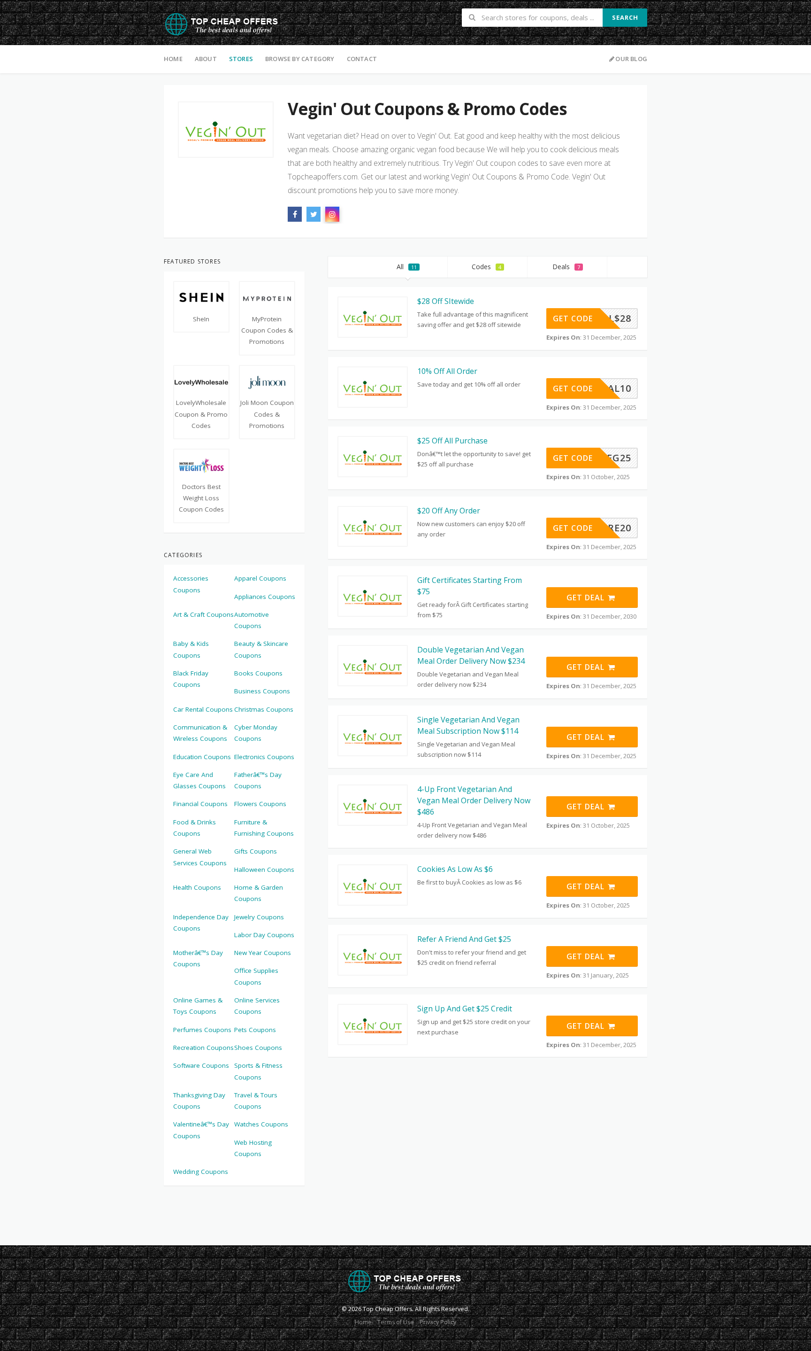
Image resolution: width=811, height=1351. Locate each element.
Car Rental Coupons (203, 709)
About (206, 58)
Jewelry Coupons (259, 917)
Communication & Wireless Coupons (200, 733)
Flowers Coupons (260, 804)
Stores (241, 58)
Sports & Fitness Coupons (258, 1071)
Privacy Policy (438, 1322)
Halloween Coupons (264, 869)
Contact (362, 58)
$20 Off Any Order (448, 510)
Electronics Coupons (264, 757)
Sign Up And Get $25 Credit (464, 1008)
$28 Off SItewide (445, 301)
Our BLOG (631, 58)
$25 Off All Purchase (452, 440)
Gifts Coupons (255, 851)
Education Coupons (202, 757)
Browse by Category (300, 58)
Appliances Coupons (264, 596)
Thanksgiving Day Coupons (199, 1100)
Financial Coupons (200, 804)
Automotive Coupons (251, 620)
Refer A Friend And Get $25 (464, 939)
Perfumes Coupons (202, 1029)
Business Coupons (262, 691)
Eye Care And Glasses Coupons (199, 780)
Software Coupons (201, 1065)
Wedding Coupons (200, 1171)
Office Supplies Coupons (256, 976)
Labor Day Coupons (264, 935)
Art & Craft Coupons (203, 614)
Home (173, 58)
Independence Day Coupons (201, 922)
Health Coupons (197, 887)
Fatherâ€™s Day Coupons (258, 780)
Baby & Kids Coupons (191, 649)
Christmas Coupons (263, 709)
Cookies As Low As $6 (455, 869)
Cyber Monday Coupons (255, 733)
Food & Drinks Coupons (194, 828)
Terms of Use (395, 1322)
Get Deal (586, 597)
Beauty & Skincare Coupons (261, 649)
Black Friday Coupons (190, 679)
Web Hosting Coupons (253, 1148)
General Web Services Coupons (200, 857)
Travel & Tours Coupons (255, 1100)
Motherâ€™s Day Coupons (198, 958)
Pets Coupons (255, 1029)
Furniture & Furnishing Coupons (264, 828)
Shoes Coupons (258, 1047)
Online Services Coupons (257, 1006)
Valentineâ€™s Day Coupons (201, 1130)
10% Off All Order (447, 371)
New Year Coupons (262, 952)
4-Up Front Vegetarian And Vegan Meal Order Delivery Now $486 (473, 800)
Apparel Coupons (260, 578)
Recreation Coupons (203, 1047)
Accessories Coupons (190, 584)
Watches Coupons (261, 1124)
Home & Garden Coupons (258, 893)
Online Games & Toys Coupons (197, 1006)
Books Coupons (258, 673)
